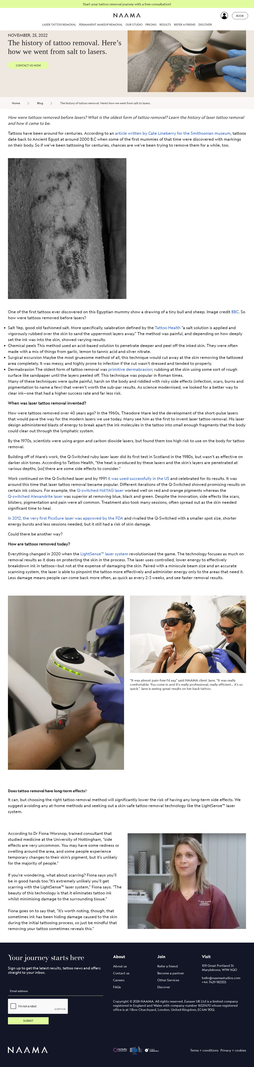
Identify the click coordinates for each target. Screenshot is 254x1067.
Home (16, 103)
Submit (28, 1020)
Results (165, 24)
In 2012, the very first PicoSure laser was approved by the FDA (65, 518)
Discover (205, 24)
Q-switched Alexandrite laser (35, 496)
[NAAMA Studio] (127, 15)
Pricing (151, 24)
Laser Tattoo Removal (59, 24)
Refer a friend (184, 24)
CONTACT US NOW (28, 65)
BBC (235, 311)
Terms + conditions (204, 1050)
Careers (118, 980)
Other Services (168, 980)
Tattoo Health (168, 327)
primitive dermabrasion (130, 369)
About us (120, 966)
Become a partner (170, 973)
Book (240, 15)
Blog (40, 103)
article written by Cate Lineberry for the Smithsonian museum (173, 133)
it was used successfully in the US (138, 478)
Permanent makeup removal (101, 24)
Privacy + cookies (233, 1050)
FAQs (117, 987)
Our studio (134, 24)
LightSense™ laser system (104, 553)
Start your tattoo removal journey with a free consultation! (127, 4)
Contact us (121, 973)
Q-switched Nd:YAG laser (100, 490)
